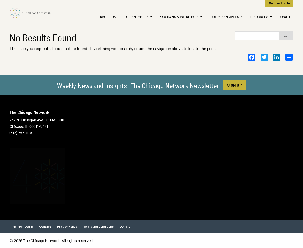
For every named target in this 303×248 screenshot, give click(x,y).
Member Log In (279, 3)
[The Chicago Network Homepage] (42, 13)
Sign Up (234, 85)
